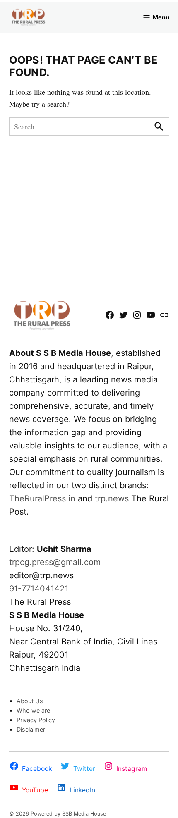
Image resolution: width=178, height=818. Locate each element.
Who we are (33, 710)
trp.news (112, 498)
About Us (30, 700)
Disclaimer (31, 729)
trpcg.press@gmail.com (55, 562)
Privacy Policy (36, 719)
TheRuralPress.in (43, 498)
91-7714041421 (38, 589)
